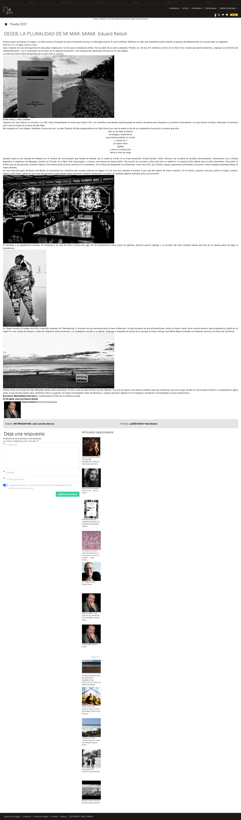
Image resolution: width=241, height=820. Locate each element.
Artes (185, 8)
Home (95, 19)
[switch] (5, 485)
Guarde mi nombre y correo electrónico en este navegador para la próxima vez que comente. (40, 486)
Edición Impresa (227, 8)
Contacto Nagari (41, 816)
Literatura (174, 8)
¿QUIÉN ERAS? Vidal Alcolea (143, 423)
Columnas (196, 8)
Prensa (63, 816)
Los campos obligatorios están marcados (20, 441)
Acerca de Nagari (12, 816)
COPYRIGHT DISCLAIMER (81, 816)
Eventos (54, 816)
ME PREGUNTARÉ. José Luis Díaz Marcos (34, 423)
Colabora (27, 816)
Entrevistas (210, 8)
